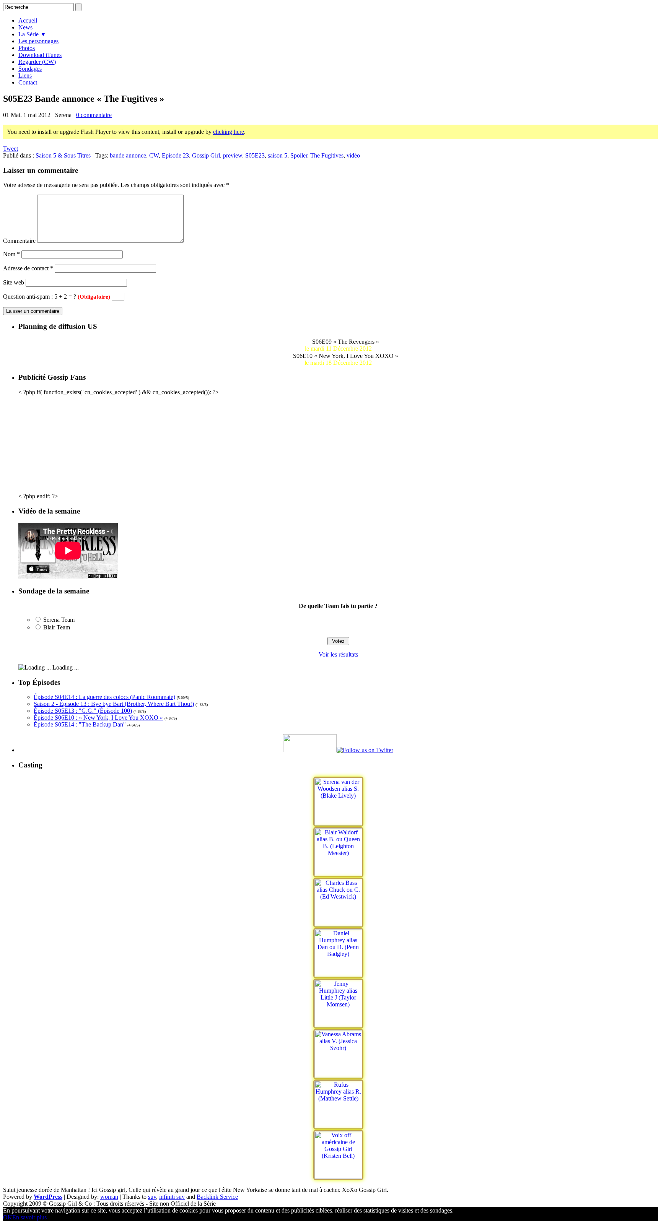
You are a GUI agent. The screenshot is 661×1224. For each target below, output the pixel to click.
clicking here (228, 131)
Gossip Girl (206, 155)
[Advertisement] (338, 443)
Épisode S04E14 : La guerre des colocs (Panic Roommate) (104, 697)
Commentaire (19, 240)
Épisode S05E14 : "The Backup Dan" (80, 724)
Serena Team (59, 619)
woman (109, 1196)
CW (154, 155)
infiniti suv (172, 1196)
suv (152, 1196)
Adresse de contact (28, 268)
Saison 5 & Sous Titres (63, 155)
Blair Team (56, 627)
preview (232, 155)
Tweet (10, 148)
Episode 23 (175, 155)
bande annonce (128, 155)
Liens (25, 75)
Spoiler (298, 155)
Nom (11, 254)
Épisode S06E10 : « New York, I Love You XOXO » (98, 717)
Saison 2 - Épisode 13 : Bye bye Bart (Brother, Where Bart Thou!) (114, 704)
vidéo (353, 155)
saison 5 (277, 155)
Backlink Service (217, 1196)
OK (7, 1217)
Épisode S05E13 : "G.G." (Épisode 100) (83, 710)
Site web (13, 282)
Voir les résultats (338, 654)
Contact (27, 82)
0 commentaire (94, 115)
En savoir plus (29, 1217)
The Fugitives (327, 155)
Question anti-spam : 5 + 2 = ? (56, 296)
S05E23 (255, 155)
